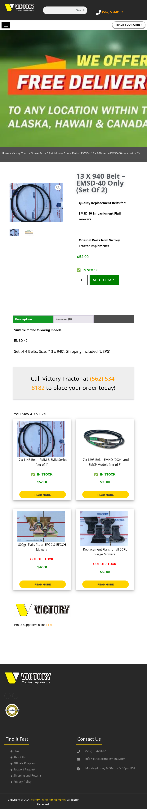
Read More (42, 494)
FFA (49, 625)
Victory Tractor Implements (48, 800)
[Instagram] (15, 696)
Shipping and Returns (27, 775)
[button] (10, 199)
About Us (19, 757)
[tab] (33, 319)
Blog (16, 751)
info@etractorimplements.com (105, 759)
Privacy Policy (22, 781)
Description (23, 319)
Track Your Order (128, 25)
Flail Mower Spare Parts (63, 153)
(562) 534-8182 (112, 12)
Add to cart (104, 280)
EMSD (85, 153)
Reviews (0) (64, 319)
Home (5, 153)
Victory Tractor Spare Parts (29, 153)
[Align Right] (6, 25)
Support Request (24, 769)
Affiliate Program (24, 763)
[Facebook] (7, 696)
